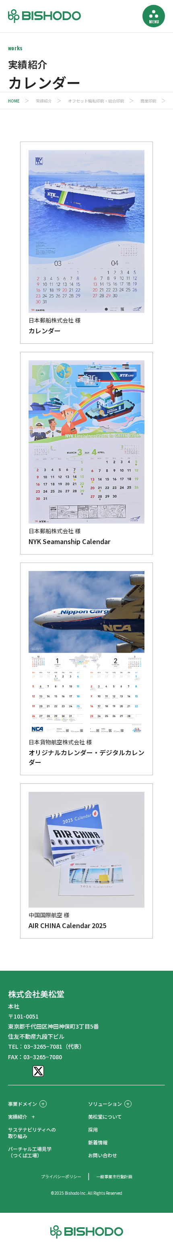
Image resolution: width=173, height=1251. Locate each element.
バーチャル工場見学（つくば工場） (29, 1152)
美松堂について (105, 1116)
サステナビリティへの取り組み (32, 1132)
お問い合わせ (102, 1155)
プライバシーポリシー (61, 1176)
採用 (93, 1129)
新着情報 (97, 1142)
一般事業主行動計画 (114, 1176)
